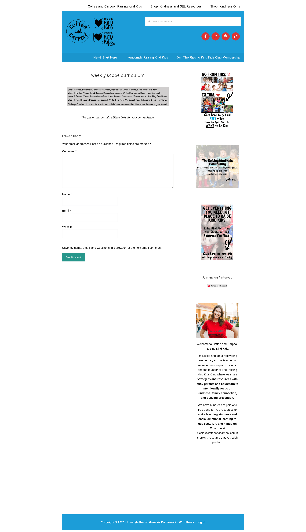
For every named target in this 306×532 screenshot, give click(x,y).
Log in (201, 522)
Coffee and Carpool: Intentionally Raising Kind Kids (90, 31)
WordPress (186, 522)
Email (66, 210)
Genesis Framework (162, 522)
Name (67, 194)
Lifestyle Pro (135, 522)
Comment (69, 151)
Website (67, 226)
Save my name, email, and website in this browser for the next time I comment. (112, 247)
